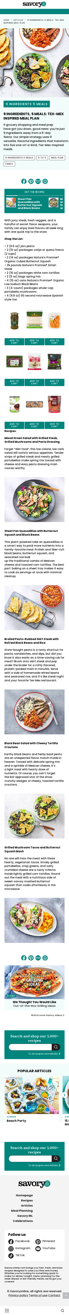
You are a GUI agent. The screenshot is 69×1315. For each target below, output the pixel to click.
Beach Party (16, 1121)
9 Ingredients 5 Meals (27, 104)
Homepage (24, 1195)
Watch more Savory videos (47, 1015)
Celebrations (23, 1221)
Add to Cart (14, 341)
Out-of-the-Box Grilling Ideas (34, 1006)
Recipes (27, 1200)
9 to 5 (42, 157)
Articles (18, 20)
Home (6, 20)
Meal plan (57, 157)
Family (9, 163)
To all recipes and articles (43, 1053)
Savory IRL (25, 1216)
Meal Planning (22, 1211)
